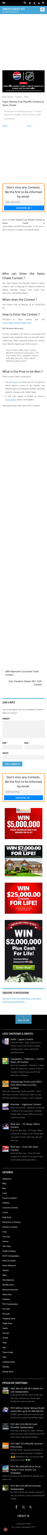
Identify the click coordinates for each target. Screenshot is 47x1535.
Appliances (6, 1179)
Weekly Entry (7, 1372)
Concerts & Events (10, 1208)
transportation (11, 400)
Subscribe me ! (24, 207)
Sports (5, 1328)
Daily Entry (7, 97)
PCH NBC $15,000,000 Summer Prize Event (27, 1445)
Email (27, 742)
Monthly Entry (8, 1285)
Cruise (5, 1212)
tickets (15, 382)
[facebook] (30, 2)
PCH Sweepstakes (10, 1304)
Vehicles (5, 1367)
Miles (4, 1275)
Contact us (23, 1515)
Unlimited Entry (8, 1362)
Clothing (5, 1203)
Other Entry (7, 1294)
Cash (4, 1193)
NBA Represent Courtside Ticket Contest (20, 673)
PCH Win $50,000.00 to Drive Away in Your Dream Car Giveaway (25, 1469)
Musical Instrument (10, 1290)
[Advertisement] (23, 41)
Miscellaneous (8, 1280)
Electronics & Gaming (11, 1222)
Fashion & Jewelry (10, 1227)
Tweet (4, 126)
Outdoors (6, 1299)
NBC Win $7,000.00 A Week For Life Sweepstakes (27, 1390)
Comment (6, 718)
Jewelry (5, 1270)
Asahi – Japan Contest (22, 1039)
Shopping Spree (8, 1318)
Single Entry (7, 1323)
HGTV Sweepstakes (10, 1256)
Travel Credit (7, 1352)
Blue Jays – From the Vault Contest (24, 1148)
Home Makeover (9, 1265)
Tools (4, 1343)
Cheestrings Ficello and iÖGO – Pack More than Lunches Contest (27, 1085)
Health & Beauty (9, 1251)
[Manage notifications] (6, 1530)
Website (5, 753)
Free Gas (6, 1237)
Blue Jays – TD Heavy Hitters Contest (25, 1125)
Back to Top (23, 1020)
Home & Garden (9, 1261)
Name (4, 742)
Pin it (29, 126)
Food (4, 1232)
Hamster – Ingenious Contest (26, 1104)
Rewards (6, 1314)
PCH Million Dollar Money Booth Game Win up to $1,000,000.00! (28, 1409)
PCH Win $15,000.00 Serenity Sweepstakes (26, 1487)
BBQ (4, 1183)
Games (5, 1241)
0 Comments (9, 119)
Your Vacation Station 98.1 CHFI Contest (27, 683)
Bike (4, 1188)
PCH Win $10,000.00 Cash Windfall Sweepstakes (24, 1426)
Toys (4, 1347)
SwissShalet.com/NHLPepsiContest (18, 111)
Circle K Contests (9, 1198)
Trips (26, 97)
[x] (34, 2)
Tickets (18, 97)
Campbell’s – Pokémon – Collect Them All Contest (27, 1060)
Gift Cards (6, 1246)
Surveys (5, 1333)
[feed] (39, 2)
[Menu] (3, 3)
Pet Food (6, 1309)
